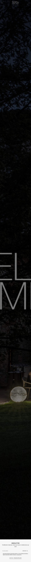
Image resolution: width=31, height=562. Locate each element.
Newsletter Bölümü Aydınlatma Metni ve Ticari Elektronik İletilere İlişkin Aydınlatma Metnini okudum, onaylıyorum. (15, 554)
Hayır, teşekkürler (16, 558)
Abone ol (25, 550)
